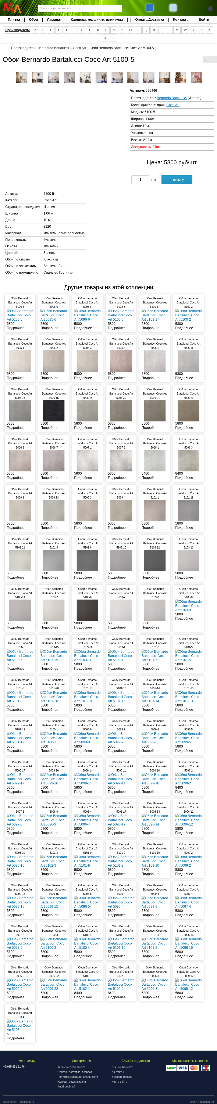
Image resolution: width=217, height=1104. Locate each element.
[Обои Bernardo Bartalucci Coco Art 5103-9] (188, 605)
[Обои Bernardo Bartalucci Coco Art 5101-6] (87, 560)
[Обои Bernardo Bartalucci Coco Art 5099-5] (188, 738)
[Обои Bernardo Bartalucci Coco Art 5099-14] (87, 779)
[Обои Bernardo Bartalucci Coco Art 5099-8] (155, 902)
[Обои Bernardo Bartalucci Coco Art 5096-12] (188, 820)
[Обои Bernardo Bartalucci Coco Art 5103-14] (20, 610)
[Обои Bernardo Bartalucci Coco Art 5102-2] (121, 984)
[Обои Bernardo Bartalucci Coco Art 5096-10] (20, 861)
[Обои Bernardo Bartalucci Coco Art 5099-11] (121, 779)
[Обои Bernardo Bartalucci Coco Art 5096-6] (87, 315)
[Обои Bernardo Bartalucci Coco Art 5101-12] (20, 738)
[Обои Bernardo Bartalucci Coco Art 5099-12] (188, 984)
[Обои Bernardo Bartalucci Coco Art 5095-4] (121, 902)
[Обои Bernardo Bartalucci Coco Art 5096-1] (155, 360)
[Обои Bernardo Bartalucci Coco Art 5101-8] (155, 943)
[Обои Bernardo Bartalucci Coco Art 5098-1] (155, 460)
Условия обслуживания (72, 1081)
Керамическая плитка (71, 1067)
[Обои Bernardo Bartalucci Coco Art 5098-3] (188, 460)
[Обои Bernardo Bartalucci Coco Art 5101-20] (53, 696)
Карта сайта (119, 1081)
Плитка (14, 19)
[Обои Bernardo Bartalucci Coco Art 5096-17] (121, 820)
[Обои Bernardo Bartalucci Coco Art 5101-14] (155, 696)
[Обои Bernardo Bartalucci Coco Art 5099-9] (87, 738)
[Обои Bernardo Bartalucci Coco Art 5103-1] (121, 655)
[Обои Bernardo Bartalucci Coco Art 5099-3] (87, 510)
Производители (17, 30)
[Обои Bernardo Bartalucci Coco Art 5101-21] (20, 560)
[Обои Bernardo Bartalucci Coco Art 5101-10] (155, 861)
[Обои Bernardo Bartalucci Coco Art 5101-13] (188, 696)
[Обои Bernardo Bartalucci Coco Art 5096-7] (53, 460)
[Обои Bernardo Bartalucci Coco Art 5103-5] (20, 655)
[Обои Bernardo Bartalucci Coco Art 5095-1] (20, 360)
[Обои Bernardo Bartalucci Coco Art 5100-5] (22, 77)
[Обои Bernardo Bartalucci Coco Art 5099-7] (121, 738)
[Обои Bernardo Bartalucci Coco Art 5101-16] (121, 696)
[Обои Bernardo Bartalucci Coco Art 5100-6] (20, 315)
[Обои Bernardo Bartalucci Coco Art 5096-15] (53, 410)
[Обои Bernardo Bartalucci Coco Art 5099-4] (121, 510)
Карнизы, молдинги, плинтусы (97, 19)
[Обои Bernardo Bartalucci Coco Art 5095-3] (87, 360)
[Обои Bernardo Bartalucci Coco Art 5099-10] (155, 779)
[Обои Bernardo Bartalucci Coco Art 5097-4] (188, 902)
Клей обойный (66, 1086)
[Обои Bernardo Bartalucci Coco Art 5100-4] (87, 943)
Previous (10, 77)
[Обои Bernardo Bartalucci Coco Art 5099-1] (20, 510)
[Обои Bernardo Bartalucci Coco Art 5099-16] (53, 779)
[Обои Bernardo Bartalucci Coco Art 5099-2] (188, 861)
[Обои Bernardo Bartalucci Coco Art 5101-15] (121, 943)
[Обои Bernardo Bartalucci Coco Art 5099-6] (155, 738)
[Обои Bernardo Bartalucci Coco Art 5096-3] (20, 460)
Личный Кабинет (122, 1067)
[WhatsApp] (174, 7)
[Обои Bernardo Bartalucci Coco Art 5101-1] (155, 510)
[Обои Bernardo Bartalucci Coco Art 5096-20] (121, 410)
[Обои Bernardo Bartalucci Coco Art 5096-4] (87, 820)
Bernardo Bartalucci (54, 48)
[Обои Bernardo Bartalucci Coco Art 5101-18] (87, 696)
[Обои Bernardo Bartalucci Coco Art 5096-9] (53, 820)
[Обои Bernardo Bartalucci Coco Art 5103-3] (121, 315)
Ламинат (54, 19)
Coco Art (79, 48)
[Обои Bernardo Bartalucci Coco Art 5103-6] (87, 610)
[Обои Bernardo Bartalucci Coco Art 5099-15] (53, 902)
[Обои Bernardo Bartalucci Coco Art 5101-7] (155, 655)
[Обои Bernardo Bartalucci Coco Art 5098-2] (188, 779)
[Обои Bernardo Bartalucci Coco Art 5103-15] (53, 655)
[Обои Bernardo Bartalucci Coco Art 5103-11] (87, 655)
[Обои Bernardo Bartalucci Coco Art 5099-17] (20, 779)
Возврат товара (122, 1076)
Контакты (181, 19)
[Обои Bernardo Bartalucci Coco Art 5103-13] (188, 560)
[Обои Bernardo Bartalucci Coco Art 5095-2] (53, 360)
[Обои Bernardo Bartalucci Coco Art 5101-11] (188, 510)
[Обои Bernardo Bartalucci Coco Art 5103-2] (53, 610)
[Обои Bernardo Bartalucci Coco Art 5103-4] (20, 1025)
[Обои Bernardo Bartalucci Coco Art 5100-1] (53, 738)
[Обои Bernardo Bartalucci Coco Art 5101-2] (121, 861)
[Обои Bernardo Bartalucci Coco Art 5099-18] (20, 902)
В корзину (177, 179)
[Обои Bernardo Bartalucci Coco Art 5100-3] (53, 943)
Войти (204, 19)
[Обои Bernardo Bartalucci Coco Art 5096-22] (53, 984)
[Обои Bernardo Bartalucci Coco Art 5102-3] (53, 861)
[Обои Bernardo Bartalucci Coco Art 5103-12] (155, 560)
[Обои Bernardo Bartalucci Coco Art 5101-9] (87, 861)
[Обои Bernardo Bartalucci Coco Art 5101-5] (188, 655)
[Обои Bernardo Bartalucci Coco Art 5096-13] (20, 410)
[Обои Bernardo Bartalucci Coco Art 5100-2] (188, 315)
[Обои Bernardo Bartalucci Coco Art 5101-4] (53, 560)
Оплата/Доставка (149, 19)
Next (206, 77)
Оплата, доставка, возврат (74, 1072)
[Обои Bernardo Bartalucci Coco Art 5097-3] (20, 820)
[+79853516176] (149, 7)
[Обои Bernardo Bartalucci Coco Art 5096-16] (188, 943)
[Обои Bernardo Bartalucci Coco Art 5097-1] (87, 460)
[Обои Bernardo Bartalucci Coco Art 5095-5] (121, 360)
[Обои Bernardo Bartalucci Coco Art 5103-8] (155, 610)
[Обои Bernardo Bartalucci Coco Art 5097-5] (20, 943)
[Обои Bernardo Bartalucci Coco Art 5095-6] (53, 315)
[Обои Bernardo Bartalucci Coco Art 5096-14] (155, 820)
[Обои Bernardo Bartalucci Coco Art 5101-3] (20, 696)
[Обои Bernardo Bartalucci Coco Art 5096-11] (188, 360)
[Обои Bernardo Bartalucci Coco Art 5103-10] (121, 560)
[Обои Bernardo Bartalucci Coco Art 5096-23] (188, 410)
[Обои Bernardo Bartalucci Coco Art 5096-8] (155, 984)
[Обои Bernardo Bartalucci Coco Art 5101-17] (155, 315)
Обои (33, 19)
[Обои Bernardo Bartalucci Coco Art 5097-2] (121, 460)
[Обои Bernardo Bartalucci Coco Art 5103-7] (121, 610)
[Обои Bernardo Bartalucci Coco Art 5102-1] (87, 984)
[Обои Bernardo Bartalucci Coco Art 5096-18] (87, 410)
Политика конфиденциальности (77, 1076)
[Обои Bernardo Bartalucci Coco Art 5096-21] (155, 410)
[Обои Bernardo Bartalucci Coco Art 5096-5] (87, 902)
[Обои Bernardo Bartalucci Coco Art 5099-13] (53, 510)
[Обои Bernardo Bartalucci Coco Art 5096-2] (20, 984)
